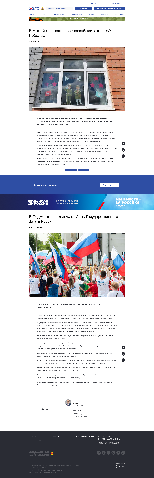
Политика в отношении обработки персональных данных (45, 470)
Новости (49, 23)
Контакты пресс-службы (62, 441)
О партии (31, 14)
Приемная (91, 14)
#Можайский (83, 170)
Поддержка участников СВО (77, 18)
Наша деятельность (59, 14)
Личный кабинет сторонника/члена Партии (109, 8)
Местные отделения (76, 14)
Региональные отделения (85, 436)
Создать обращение (109, 185)
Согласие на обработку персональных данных (42, 472)
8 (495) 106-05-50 (108, 438)
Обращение (83, 8)
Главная (31, 23)
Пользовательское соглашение (38, 467)
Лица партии (44, 14)
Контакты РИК (35, 441)
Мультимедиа (104, 14)
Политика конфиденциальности (38, 469)
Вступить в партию (119, 14)
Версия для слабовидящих (117, 3)
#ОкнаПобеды (71, 170)
